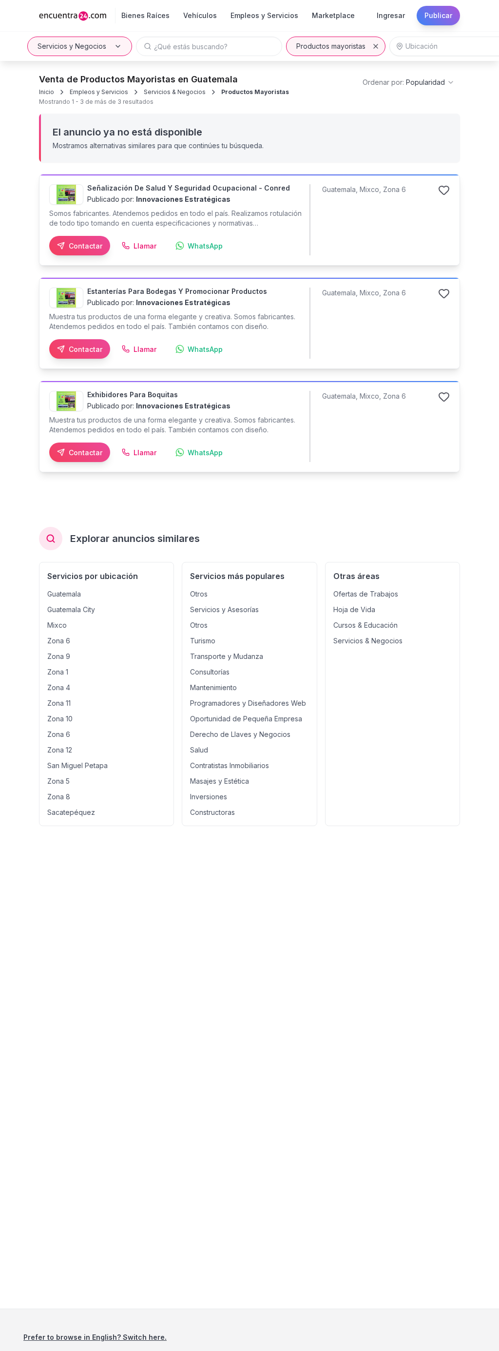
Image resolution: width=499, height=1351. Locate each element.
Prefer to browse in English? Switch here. (95, 1337)
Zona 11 (59, 703)
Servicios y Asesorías (224, 609)
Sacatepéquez (71, 812)
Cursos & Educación (365, 625)
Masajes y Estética (219, 781)
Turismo (202, 641)
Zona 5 (58, 781)
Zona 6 (58, 641)
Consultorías (210, 672)
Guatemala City (71, 609)
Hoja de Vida (354, 609)
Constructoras (212, 812)
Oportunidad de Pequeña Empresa (246, 718)
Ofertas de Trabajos (365, 594)
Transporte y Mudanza (226, 656)
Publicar (438, 15)
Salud (199, 750)
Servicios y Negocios (72, 46)
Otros (199, 594)
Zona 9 (58, 656)
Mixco (57, 625)
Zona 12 (59, 750)
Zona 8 (58, 796)
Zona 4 (58, 687)
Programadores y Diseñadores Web (248, 703)
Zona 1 (57, 672)
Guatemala (64, 594)
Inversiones (208, 796)
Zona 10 (60, 718)
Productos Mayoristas (255, 92)
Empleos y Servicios (99, 92)
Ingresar (391, 15)
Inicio (46, 92)
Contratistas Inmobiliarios (229, 765)
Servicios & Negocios (175, 92)
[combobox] (409, 82)
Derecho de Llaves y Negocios (240, 734)
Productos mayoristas (330, 46)
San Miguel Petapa (77, 765)
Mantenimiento (213, 687)
